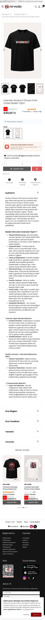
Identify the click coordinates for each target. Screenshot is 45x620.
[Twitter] (29, 578)
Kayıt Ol (25, 540)
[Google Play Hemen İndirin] (31, 566)
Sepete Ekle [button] (18, 169)
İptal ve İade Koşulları (10, 552)
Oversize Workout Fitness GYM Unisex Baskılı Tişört (21, 17)
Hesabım (25, 545)
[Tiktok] (33, 578)
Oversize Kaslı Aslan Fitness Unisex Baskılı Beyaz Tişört (32, 488)
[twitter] (35, 526)
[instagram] (31, 526)
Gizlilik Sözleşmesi (9, 542)
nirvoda (6, 484)
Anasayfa (5, 14)
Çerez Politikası (8, 554)
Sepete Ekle (11, 502)
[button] (2, 6)
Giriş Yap (25, 542)
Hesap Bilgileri (35, 522)
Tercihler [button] (26, 615)
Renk (5, 127)
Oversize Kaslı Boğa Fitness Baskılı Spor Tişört (10, 488)
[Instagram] (24, 578)
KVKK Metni (6, 540)
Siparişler (25, 526)
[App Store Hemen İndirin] (31, 572)
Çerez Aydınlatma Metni (12, 609)
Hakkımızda (7, 538)
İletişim (20, 522)
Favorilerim (14, 526)
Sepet (24, 547)
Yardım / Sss (10, 522)
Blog (26, 522)
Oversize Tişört (19, 14)
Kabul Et (36, 615)
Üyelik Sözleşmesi (9, 549)
